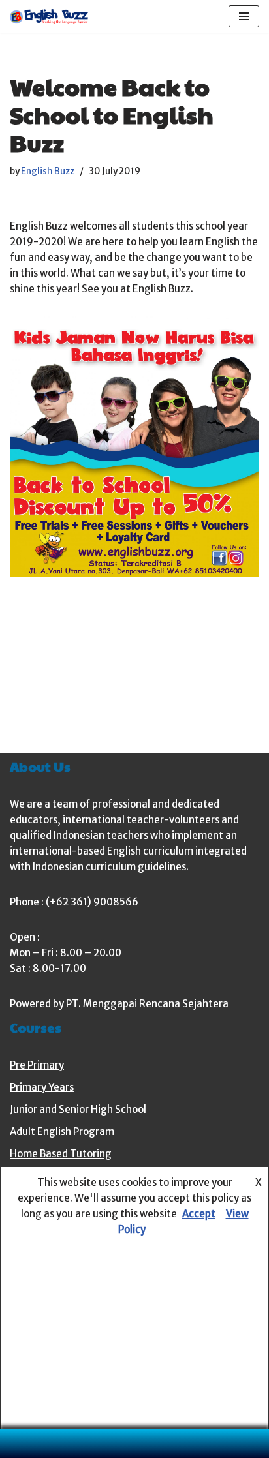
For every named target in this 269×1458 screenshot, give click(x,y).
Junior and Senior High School (78, 1109)
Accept (198, 1213)
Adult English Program (62, 1131)
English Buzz (47, 171)
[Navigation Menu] (244, 16)
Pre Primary (37, 1065)
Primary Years (42, 1087)
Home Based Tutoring (61, 1153)
